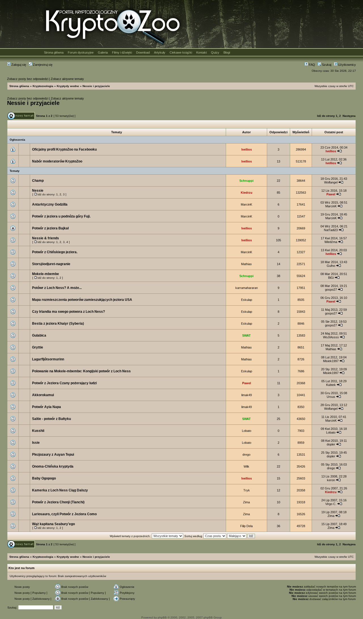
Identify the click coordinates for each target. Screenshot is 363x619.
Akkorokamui (43, 395)
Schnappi (246, 180)
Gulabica (39, 335)
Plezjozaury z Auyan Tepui (53, 455)
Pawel (330, 194)
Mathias (246, 264)
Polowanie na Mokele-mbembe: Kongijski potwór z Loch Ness (81, 371)
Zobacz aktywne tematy (67, 79)
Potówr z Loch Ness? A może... (57, 288)
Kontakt (201, 52)
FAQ (311, 64)
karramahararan (246, 288)
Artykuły (159, 52)
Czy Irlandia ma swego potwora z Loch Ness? (68, 312)
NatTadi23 (331, 230)
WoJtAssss (331, 337)
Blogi (226, 52)
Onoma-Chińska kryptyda (52, 466)
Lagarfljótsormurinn (48, 359)
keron (331, 480)
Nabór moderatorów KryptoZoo (57, 161)
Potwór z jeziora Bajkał (50, 228)
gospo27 (331, 289)
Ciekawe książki (181, 52)
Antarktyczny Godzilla (49, 204)
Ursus (331, 396)
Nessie (37, 191)
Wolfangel (330, 182)
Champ (38, 181)
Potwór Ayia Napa (46, 407)
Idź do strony (326, 115)
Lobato (246, 430)
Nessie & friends (45, 238)
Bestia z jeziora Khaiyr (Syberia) (58, 324)
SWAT (246, 335)
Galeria (103, 52)
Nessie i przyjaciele (96, 86)
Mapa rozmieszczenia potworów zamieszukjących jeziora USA (82, 300)
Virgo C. (330, 504)
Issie (36, 443)
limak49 (246, 395)
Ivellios (246, 149)
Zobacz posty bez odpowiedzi (27, 79)
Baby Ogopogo (44, 478)
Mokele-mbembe (45, 274)
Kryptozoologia (43, 86)
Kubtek (331, 384)
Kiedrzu (246, 192)
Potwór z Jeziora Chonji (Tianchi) (58, 502)
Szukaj (326, 64)
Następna (349, 115)
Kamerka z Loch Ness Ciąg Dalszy (60, 490)
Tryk (246, 490)
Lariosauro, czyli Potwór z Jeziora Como (64, 514)
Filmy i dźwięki (122, 52)
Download (143, 52)
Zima (246, 502)
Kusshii (38, 431)
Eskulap (246, 299)
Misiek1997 (331, 361)
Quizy (215, 52)
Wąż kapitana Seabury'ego (53, 524)
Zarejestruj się (42, 64)
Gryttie (37, 347)
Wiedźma (330, 242)
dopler (331, 444)
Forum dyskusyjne (81, 52)
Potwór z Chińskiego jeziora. (54, 252)
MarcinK (246, 204)
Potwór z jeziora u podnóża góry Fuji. (61, 216)
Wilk (246, 466)
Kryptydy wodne (68, 86)
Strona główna (54, 52)
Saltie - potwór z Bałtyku (51, 419)
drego (246, 454)
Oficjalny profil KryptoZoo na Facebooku (64, 149)
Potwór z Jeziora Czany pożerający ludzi (64, 383)
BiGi (331, 277)
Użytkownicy (346, 64)
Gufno (331, 265)
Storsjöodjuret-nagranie (51, 264)
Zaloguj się (18, 64)
